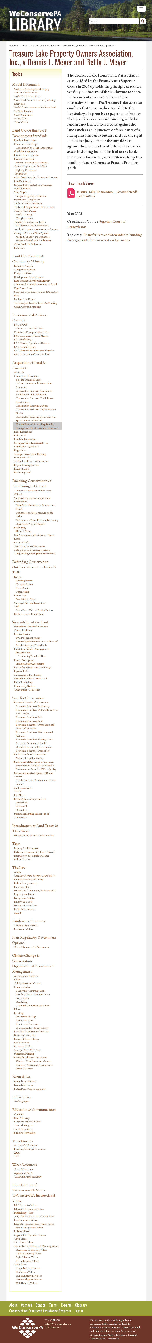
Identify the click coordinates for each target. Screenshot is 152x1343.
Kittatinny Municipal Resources (29, 1149)
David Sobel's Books (26, 599)
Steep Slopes (20, 192)
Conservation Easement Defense (32, 405)
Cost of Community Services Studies (34, 747)
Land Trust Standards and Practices (31, 1031)
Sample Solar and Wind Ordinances (33, 240)
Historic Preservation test (26, 155)
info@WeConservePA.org (58, 1323)
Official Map (20, 173)
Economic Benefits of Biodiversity (32, 706)
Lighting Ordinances (26, 170)
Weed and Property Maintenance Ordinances (36, 229)
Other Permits (22, 591)
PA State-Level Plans (24, 299)
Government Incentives (25, 925)
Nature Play (20, 595)
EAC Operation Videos (25, 1205)
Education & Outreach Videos (29, 1209)
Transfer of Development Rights (30, 221)
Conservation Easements (26, 376)
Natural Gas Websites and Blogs (29, 1088)
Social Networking (23, 1129)
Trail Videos (20, 1264)
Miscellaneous (22, 1140)
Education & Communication (34, 1109)
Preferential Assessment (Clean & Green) (34, 852)
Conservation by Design (26, 144)
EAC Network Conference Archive (31, 354)
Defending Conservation (30, 561)
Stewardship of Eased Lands (27, 674)
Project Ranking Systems (26, 465)
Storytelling (21, 1001)
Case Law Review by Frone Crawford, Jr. (34, 875)
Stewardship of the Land (30, 622)
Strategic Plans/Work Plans (27, 1050)
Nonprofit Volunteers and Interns (30, 1057)
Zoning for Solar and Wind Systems (31, 233)
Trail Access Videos (25, 1272)
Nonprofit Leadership (24, 1035)
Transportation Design (25, 210)
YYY (16, 1156)
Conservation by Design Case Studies (34, 147)
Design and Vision (23, 273)
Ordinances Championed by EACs (31, 332)
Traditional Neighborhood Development (34, 207)
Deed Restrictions (23, 431)
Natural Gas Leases (23, 1085)
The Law (18, 867)
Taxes (16, 843)
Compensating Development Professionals (34, 553)
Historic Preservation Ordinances (32, 162)
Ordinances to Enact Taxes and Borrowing (37, 520)
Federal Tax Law (22, 859)
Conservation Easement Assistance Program (40, 1311)
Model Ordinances (23, 114)
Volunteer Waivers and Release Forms (34, 1064)
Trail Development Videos (29, 1279)
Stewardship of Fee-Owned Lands (30, 678)
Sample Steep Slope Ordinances (31, 196)
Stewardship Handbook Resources (31, 626)
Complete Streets (24, 218)
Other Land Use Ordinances (28, 244)
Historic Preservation (24, 158)
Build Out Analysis (23, 265)
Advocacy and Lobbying (26, 975)
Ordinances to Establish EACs (29, 328)
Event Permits (22, 588)
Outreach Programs (23, 1125)
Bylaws (17, 979)
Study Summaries (22, 787)
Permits (17, 576)
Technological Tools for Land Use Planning (35, 303)
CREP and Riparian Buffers (27, 1176)
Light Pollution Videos (27, 1257)
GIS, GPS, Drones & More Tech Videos (34, 1216)
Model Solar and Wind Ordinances (33, 236)
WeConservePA (53, 1327)
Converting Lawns (23, 630)
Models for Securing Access (27, 96)
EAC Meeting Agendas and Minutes (32, 343)
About (13, 1305)
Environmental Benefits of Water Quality (36, 769)
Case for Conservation (28, 697)
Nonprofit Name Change (26, 1038)
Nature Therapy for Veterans (30, 758)
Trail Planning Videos (26, 1283)
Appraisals (19, 372)
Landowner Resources (28, 920)
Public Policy (21, 1096)
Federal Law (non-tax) (25, 883)
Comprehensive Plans (24, 269)
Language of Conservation (27, 1121)
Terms (53, 1305)
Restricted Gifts (21, 542)
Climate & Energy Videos (28, 1253)
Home (12, 45)
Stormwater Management (27, 199)
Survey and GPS (22, 457)
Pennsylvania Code (23, 901)
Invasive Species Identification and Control (37, 641)
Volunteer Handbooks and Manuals (33, 1061)
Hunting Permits (24, 580)
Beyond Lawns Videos (27, 1261)
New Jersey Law (22, 886)
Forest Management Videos (29, 1227)
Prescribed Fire (23, 652)
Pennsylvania (22, 802)
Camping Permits (24, 584)
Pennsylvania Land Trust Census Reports (34, 835)
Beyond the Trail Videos (28, 1268)
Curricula (18, 1114)
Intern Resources (24, 1068)
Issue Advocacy (21, 1118)
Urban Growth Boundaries (27, 306)
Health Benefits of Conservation (30, 754)
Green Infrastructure (24, 1169)
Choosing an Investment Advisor (32, 1027)
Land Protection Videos (25, 1220)
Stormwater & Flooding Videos (31, 1249)
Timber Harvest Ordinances (28, 203)
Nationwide (22, 806)
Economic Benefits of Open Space (33, 750)
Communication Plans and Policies (33, 1005)
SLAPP (17, 912)
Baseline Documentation (28, 379)
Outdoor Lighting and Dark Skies (30, 166)
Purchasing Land (22, 472)
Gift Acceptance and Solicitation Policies (34, 535)
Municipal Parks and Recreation (29, 602)
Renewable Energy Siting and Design (32, 667)
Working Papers (21, 1101)
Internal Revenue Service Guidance (31, 855)
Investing (18, 1013)
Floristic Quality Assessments (30, 663)
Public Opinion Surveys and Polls (30, 798)
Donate (40, 1305)
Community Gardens (24, 686)
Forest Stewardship (23, 682)
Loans (17, 538)
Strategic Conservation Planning (30, 454)
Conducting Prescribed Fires (31, 656)
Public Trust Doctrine (24, 909)
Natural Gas (21, 1076)
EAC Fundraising (22, 339)
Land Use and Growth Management (32, 280)
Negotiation (20, 450)
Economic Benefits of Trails (29, 721)
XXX (17, 1152)
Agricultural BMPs (23, 1173)
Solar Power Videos (23, 1242)
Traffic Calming (24, 214)
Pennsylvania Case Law (25, 905)
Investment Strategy (26, 1016)
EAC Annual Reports (24, 347)
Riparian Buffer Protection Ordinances (33, 184)
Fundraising (20, 527)
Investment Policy (24, 1020)
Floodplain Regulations (25, 151)
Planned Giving (23, 531)
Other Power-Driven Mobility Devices (34, 610)
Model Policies (21, 118)
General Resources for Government (31, 947)
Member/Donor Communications (33, 994)
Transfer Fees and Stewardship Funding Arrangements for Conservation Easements (37, 426)
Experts (66, 1305)
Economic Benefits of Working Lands (34, 739)
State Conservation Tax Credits (29, 546)
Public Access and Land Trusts (29, 614)
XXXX (18, 791)
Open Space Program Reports (30, 523)
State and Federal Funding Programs (32, 549)
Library (22, 45)
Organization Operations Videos (30, 1235)
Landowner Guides (23, 929)
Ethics (17, 1009)
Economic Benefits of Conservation (31, 702)
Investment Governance (28, 1024)
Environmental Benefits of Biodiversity (35, 765)
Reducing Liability (23, 1046)
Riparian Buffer (21, 671)
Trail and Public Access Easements (31, 461)
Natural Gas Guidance (25, 1081)
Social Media (22, 998)
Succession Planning (24, 1053)
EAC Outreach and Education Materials (34, 350)
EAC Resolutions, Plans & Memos (31, 335)
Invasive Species (22, 634)
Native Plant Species (24, 660)
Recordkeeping (21, 1042)
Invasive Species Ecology (28, 637)
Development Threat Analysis (28, 277)
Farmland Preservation (25, 140)
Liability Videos (21, 1231)
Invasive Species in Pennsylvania (31, 645)
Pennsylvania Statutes (24, 898)
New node (19, 247)
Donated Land (21, 468)
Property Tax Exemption (26, 848)
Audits (17, 872)
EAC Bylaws (20, 324)
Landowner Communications (30, 990)
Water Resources (24, 1164)
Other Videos (20, 1238)
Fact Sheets (19, 795)
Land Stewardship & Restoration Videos (34, 1223)
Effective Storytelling (24, 1132)
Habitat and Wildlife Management (31, 648)
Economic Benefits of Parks (29, 717)
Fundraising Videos (23, 1212)
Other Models (21, 122)
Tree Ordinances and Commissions (31, 225)
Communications (22, 987)
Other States (22, 810)
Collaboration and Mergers (27, 983)
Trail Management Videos (29, 1275)
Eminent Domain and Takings (29, 879)
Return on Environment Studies (31, 743)
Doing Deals (20, 435)
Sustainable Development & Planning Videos (36, 1246)
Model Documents (26, 84)
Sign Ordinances (22, 188)
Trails (16, 606)
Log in (79, 1311)
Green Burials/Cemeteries (27, 689)
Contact (26, 1305)
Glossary (81, 1305)
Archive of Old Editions (25, 1145)
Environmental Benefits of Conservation (34, 761)
